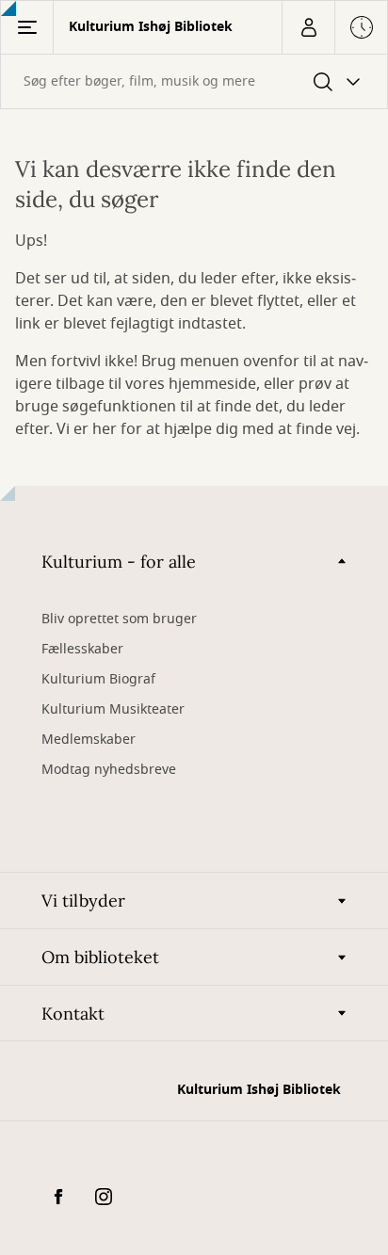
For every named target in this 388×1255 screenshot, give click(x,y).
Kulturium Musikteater (113, 709)
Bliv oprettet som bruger (119, 619)
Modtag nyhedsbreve (108, 770)
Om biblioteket (100, 957)
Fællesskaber (82, 649)
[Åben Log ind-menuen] (308, 27)
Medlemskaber (88, 739)
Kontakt (73, 1013)
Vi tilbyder (83, 900)
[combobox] (194, 81)
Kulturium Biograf (98, 679)
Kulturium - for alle (118, 561)
